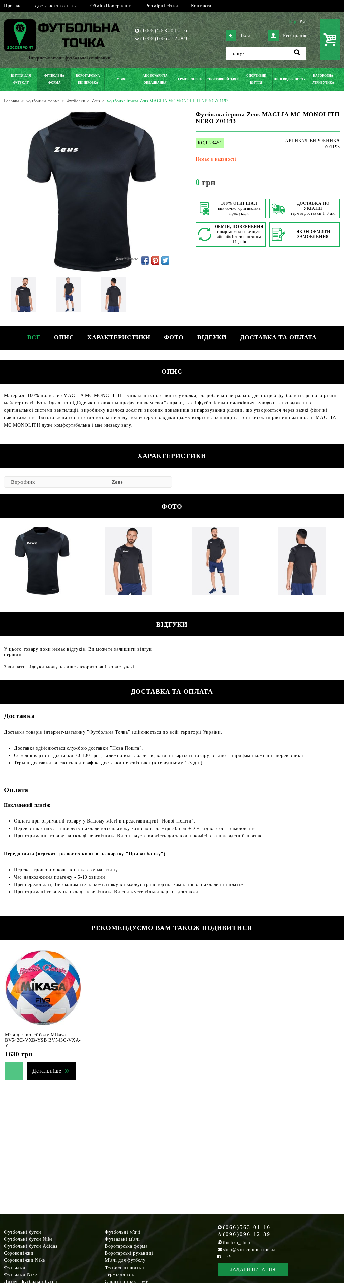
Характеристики (119, 337)
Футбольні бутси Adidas (30, 1246)
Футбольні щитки (124, 1267)
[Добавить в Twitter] (165, 260)
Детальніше (46, 1071)
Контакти (201, 5)
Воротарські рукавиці (129, 1253)
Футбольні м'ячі (123, 1232)
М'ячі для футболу (125, 1260)
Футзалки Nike (20, 1274)
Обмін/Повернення (111, 5)
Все (34, 337)
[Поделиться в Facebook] (145, 260)
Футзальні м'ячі (122, 1239)
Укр (292, 21)
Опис (64, 337)
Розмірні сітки (161, 5)
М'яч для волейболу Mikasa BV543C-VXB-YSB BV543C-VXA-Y (43, 1040)
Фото (174, 337)
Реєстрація (294, 35)
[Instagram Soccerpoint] (229, 1256)
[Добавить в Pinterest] (155, 260)
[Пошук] (297, 53)
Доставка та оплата (56, 5)
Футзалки (15, 1267)
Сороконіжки (19, 1253)
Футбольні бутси (22, 1232)
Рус (303, 21)
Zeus (117, 482)
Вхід (246, 35)
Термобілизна (120, 1274)
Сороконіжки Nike (24, 1260)
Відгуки (212, 337)
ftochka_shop (236, 1242)
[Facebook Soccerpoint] (219, 1256)
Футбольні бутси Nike (28, 1239)
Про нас (13, 5)
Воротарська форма (126, 1246)
